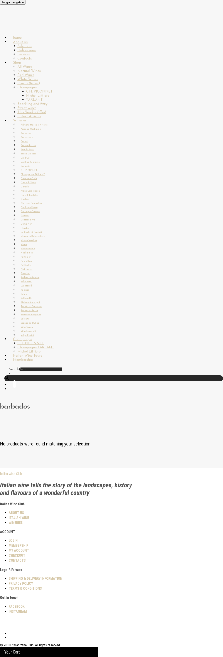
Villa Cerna (27, 327)
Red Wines (25, 75)
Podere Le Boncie (30, 277)
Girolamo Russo (29, 207)
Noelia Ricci (27, 253)
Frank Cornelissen (30, 191)
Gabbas (25, 199)
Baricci (24, 141)
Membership (23, 360)
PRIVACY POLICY (21, 583)
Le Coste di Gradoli (31, 232)
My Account (19, 550)
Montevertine (28, 249)
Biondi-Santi (27, 150)
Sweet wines (26, 108)
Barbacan (26, 133)
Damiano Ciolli (29, 178)
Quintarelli (26, 286)
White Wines (27, 79)
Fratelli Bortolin (29, 195)
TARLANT (34, 100)
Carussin (25, 166)
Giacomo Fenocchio (31, 203)
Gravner (25, 216)
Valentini (25, 319)
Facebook (17, 606)
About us (20, 42)
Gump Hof (26, 224)
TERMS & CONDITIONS (25, 588)
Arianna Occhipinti (31, 129)
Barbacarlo (27, 137)
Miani (24, 244)
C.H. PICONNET (39, 91)
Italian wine (26, 50)
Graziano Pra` (28, 220)
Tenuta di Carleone (31, 306)
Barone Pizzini (28, 145)
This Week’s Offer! (31, 112)
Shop (17, 63)
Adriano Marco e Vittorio (34, 125)
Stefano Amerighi (30, 302)
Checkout (17, 555)
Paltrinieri (26, 257)
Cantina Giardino (30, 162)
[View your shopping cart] (13, 389)
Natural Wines (29, 71)
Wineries (20, 120)
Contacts (17, 560)
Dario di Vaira (28, 183)
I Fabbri (25, 228)
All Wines (24, 67)
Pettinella (26, 265)
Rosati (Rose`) (28, 83)
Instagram (18, 611)
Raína (24, 294)
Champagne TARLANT (33, 174)
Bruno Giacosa (29, 154)
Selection (24, 46)
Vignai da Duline (30, 323)
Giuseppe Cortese (30, 211)
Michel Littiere (37, 96)
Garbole (25, 187)
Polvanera (26, 282)
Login (13, 540)
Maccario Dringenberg (33, 236)
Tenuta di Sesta (29, 310)
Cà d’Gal (25, 158)
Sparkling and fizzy (32, 104)
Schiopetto (26, 298)
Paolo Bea (26, 261)
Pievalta (25, 273)
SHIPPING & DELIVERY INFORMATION (35, 578)
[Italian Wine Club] (12, 25)
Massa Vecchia (29, 240)
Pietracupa (26, 269)
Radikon (25, 290)
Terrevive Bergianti (31, 315)
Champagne (27, 87)
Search (14, 369)
